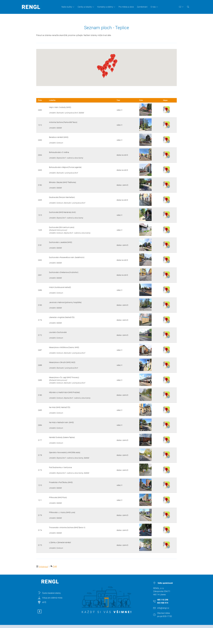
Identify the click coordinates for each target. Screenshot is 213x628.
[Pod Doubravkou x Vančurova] (145, 475)
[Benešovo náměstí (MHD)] (145, 145)
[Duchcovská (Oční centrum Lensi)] (145, 235)
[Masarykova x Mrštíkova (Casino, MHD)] (145, 355)
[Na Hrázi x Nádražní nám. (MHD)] (145, 430)
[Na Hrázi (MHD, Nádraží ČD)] (145, 415)
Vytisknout (43, 566)
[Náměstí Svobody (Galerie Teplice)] (145, 445)
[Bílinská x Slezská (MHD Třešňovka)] (145, 190)
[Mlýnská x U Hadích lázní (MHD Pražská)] (145, 400)
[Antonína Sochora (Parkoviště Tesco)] (145, 130)
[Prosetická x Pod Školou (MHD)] (145, 490)
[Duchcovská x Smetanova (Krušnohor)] (145, 280)
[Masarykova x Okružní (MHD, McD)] (145, 370)
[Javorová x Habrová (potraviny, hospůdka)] (145, 310)
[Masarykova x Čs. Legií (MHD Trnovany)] (145, 385)
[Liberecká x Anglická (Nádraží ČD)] (145, 325)
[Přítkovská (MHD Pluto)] (145, 505)
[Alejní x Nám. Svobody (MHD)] (145, 115)
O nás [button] (153, 6)
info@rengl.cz (163, 608)
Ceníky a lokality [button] (85, 6)
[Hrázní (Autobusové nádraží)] (145, 295)
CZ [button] (180, 6)
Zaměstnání (142, 6)
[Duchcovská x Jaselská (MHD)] (145, 250)
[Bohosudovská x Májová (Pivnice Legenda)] (145, 175)
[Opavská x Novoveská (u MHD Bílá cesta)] (145, 460)
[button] (114, 62)
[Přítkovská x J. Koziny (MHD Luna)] (145, 520)
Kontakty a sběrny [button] (105, 6)
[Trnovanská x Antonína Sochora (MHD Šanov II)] (145, 535)
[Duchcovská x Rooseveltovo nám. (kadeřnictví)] (145, 265)
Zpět (55, 566)
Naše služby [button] (67, 6)
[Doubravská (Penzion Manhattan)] (145, 205)
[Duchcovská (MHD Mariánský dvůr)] (145, 220)
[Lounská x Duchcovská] (145, 340)
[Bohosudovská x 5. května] (145, 160)
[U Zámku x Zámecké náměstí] (145, 550)
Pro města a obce (126, 6)
